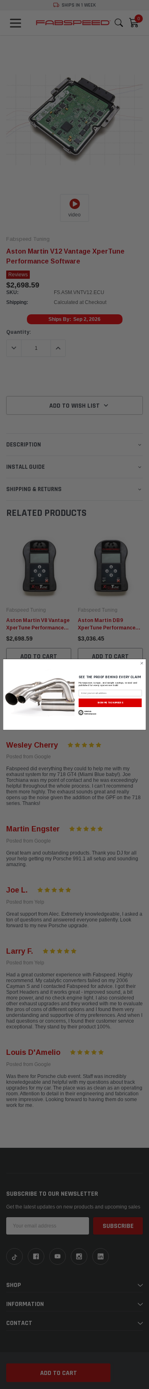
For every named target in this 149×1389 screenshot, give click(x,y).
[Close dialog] (141, 663)
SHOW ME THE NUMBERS (110, 702)
